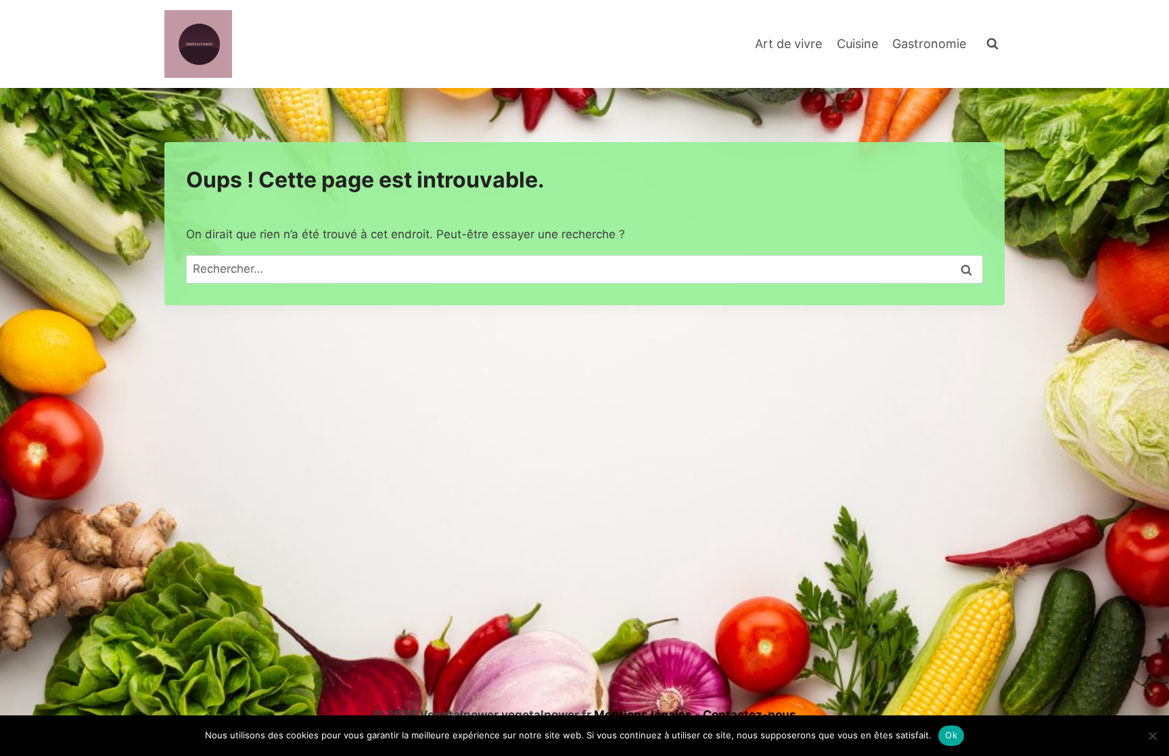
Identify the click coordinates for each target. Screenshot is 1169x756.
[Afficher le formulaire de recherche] (992, 44)
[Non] (1152, 735)
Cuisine (857, 44)
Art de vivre (788, 44)
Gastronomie (929, 44)
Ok (951, 735)
